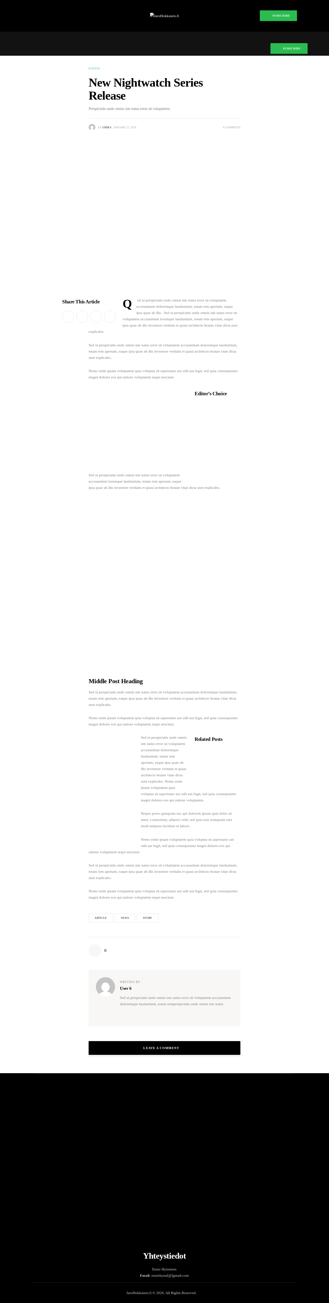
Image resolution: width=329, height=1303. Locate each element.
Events (94, 68)
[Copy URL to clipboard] (110, 317)
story (147, 917)
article (101, 917)
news (125, 917)
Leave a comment (161, 1048)
